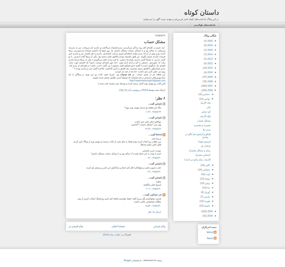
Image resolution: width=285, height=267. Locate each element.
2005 (210, 211)
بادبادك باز (206, 146)
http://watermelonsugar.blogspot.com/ (147, 80)
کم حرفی (206, 111)
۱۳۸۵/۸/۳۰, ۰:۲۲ (153, 158)
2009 (210, 77)
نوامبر (207, 98)
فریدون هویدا (204, 141)
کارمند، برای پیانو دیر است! (197, 159)
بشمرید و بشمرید (202, 125)
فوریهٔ (207, 201)
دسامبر (206, 94)
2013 (210, 58)
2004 (210, 215)
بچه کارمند (205, 102)
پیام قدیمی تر (76, 226)
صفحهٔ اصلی (118, 226)
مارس (206, 196)
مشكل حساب (204, 120)
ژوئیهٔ (207, 178)
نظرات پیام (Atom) (111, 234)
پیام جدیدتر (159, 226)
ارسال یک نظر (154, 212)
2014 (210, 54)
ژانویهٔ (207, 205)
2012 (210, 63)
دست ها (207, 129)
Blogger (127, 260)
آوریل (207, 192)
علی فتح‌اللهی (156, 194)
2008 (210, 81)
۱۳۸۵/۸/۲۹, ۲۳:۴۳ (153, 128)
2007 (210, 85)
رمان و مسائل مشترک (200, 150)
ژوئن (207, 183)
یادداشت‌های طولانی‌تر (204, 25)
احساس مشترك (203, 155)
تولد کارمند (205, 116)
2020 (210, 40)
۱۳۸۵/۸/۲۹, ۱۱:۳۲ (153, 111)
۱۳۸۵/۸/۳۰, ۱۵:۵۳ (153, 205)
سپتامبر (206, 169)
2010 (210, 72)
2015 (210, 49)
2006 (210, 90)
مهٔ (208, 187)
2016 (210, 45)
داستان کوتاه (201, 12)
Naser (210, 238)
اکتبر (207, 165)
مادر (208, 107)
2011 (210, 67)
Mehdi (159, 134)
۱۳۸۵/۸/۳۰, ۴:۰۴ (153, 189)
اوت (207, 174)
